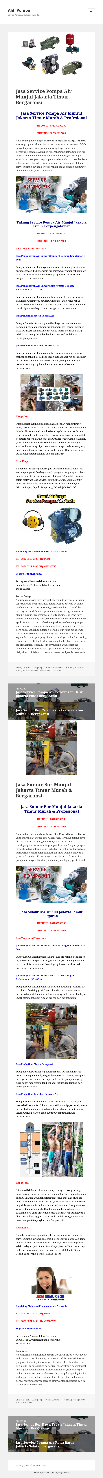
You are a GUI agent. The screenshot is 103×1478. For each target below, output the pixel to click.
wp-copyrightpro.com (61, 1472)
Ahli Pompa (19, 10)
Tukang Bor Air (78, 1399)
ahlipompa (38, 667)
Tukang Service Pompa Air (27, 670)
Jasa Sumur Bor (54, 1399)
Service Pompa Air (56, 667)
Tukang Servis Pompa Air (50, 670)
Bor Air (68, 1399)
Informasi (21, 423)
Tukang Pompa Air (76, 667)
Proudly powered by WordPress (31, 1465)
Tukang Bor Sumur (24, 1402)
